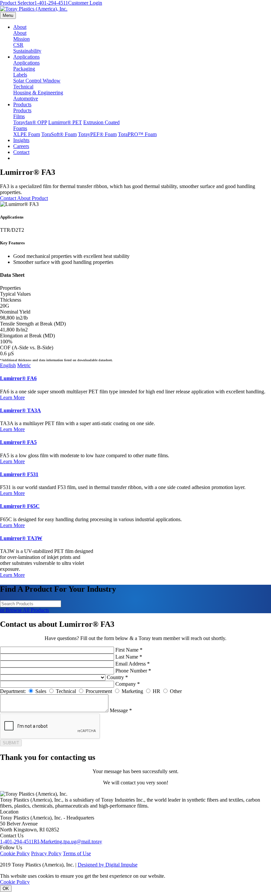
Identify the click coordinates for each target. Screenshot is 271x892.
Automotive (25, 98)
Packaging (24, 69)
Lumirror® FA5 (18, 442)
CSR (18, 45)
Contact (21, 152)
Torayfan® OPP (30, 122)
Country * (117, 677)
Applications (26, 57)
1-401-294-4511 (51, 3)
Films (19, 116)
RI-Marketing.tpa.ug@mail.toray (68, 841)
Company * (127, 684)
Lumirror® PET (65, 122)
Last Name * (128, 657)
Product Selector (17, 3)
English (8, 365)
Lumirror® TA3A (20, 410)
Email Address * (132, 664)
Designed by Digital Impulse (107, 864)
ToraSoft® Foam (59, 134)
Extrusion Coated (101, 122)
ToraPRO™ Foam (137, 134)
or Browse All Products (24, 610)
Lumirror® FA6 (18, 378)
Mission (21, 39)
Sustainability (27, 51)
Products (22, 104)
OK (6, 888)
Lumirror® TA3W (21, 538)
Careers (21, 146)
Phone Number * (133, 670)
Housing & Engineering (38, 92)
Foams (20, 128)
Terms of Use (77, 853)
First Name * (128, 650)
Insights (21, 140)
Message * (121, 710)
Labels (20, 74)
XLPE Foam (26, 134)
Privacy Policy (46, 853)
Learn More (12, 397)
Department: (13, 691)
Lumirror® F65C (20, 506)
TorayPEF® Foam (97, 134)
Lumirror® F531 (19, 474)
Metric (24, 365)
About (19, 27)
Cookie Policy (15, 853)
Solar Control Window (36, 80)
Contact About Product (24, 198)
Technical (23, 86)
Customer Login (85, 3)
